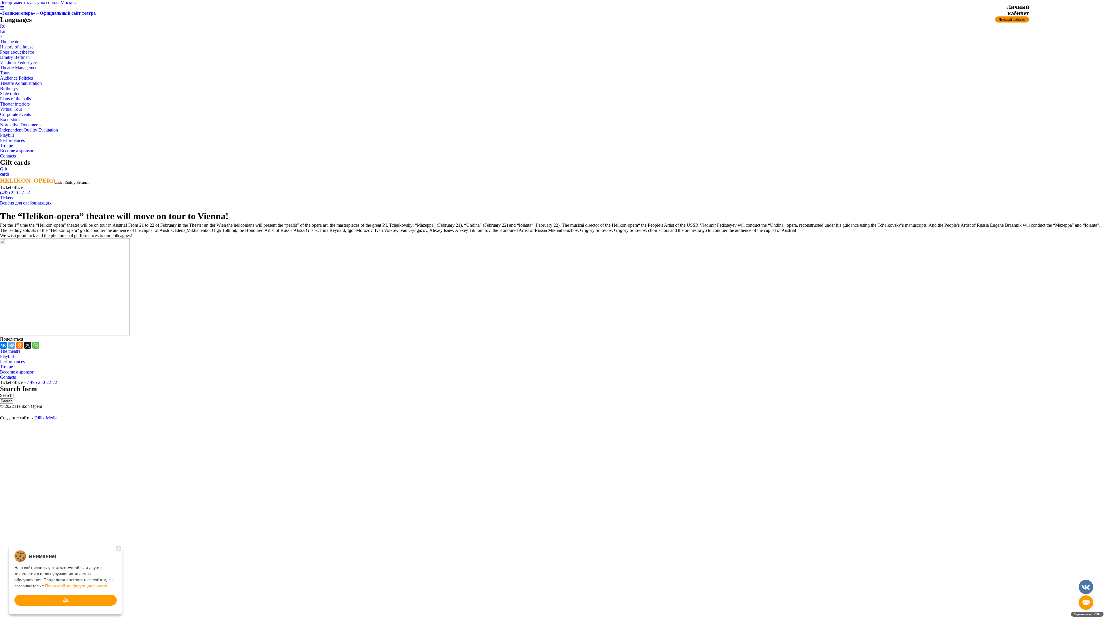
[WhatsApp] (35, 345)
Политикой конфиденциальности (76, 586)
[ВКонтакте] (3, 345)
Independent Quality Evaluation (29, 129)
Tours (5, 72)
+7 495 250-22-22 (40, 382)
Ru (2, 26)
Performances (12, 140)
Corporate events (15, 114)
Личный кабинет (1012, 19)
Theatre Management (19, 67)
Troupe (6, 145)
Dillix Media (45, 417)
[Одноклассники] (19, 345)
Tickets (6, 197)
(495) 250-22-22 (15, 192)
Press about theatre (17, 52)
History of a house (16, 46)
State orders (10, 93)
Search (7, 395)
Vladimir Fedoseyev (18, 62)
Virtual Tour (11, 109)
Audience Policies (16, 78)
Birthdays (9, 88)
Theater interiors (15, 104)
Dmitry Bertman (15, 57)
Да (66, 600)
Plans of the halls (15, 98)
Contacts (8, 155)
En (2, 31)
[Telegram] (11, 345)
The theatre (10, 41)
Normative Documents (20, 124)
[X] (27, 345)
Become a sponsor (16, 150)
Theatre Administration (21, 83)
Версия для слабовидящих (26, 202)
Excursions (10, 119)
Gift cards (5, 171)
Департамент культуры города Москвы (38, 2)
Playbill (7, 135)
